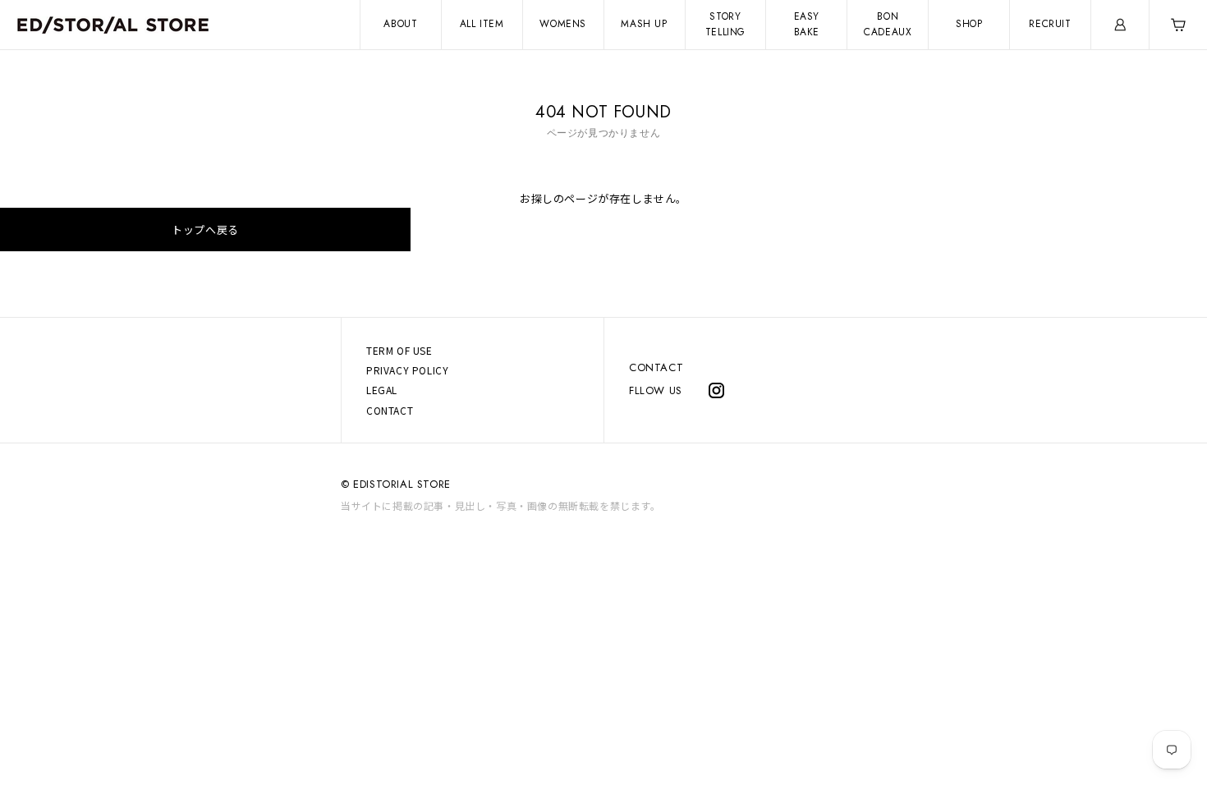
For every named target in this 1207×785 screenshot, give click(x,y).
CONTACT (656, 367)
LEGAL (381, 390)
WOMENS (562, 23)
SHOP (969, 23)
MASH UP (644, 23)
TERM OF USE (399, 350)
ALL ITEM (482, 23)
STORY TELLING (725, 24)
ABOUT (400, 23)
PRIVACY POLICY (407, 370)
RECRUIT (1050, 23)
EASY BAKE (806, 24)
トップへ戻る (205, 229)
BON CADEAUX (887, 24)
